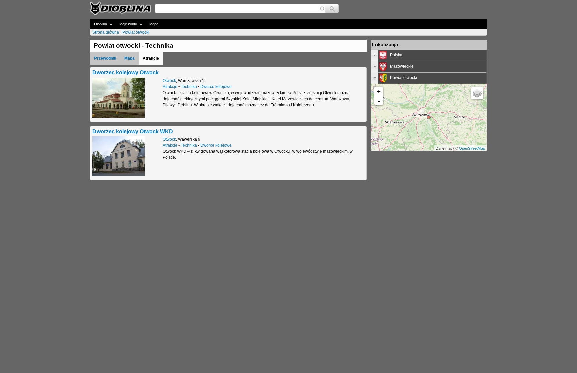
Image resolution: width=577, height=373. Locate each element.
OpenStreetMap (472, 148)
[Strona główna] (120, 8)
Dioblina (98, 24)
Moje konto (126, 24)
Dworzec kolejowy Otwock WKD (132, 131)
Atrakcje (170, 86)
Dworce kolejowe (216, 86)
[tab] (429, 55)
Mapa (153, 24)
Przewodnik (105, 58)
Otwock (169, 80)
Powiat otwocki (135, 32)
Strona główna (105, 32)
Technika (189, 86)
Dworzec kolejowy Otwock (125, 72)
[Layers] (477, 93)
